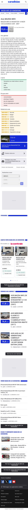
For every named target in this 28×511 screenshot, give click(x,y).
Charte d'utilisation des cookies (6, 502)
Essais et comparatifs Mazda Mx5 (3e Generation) (11, 433)
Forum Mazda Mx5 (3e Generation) (10, 381)
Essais (7, 13)
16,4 (5, 321)
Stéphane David (16, 347)
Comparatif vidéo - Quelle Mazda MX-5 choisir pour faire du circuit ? (17, 439)
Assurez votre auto (21, 167)
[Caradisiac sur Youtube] (13, 482)
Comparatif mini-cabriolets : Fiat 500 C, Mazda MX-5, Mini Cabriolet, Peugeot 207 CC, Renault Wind (18, 456)
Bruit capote (4, 405)
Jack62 (14, 306)
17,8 (5, 303)
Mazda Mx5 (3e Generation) (11, 10)
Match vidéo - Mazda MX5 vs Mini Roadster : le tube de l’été (18, 447)
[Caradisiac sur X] (6, 482)
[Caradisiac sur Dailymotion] (10, 482)
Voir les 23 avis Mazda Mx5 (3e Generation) (11, 145)
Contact (2, 490)
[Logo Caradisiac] (14, 3)
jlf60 (14, 326)
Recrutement (3, 496)
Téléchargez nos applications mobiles (13, 487)
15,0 (4, 29)
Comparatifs (21, 13)
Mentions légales (4, 499)
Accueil (2, 13)
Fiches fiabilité (14, 13)
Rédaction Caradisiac (5, 493)
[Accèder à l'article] (5, 439)
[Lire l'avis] (5, 301)
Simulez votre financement (7, 167)
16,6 (5, 341)
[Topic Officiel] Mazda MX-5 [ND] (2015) (11, 398)
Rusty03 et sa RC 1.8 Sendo (8, 411)
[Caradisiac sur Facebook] (2, 482)
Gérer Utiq (3, 505)
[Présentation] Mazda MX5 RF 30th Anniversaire (13, 384)
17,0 (12, 137)
